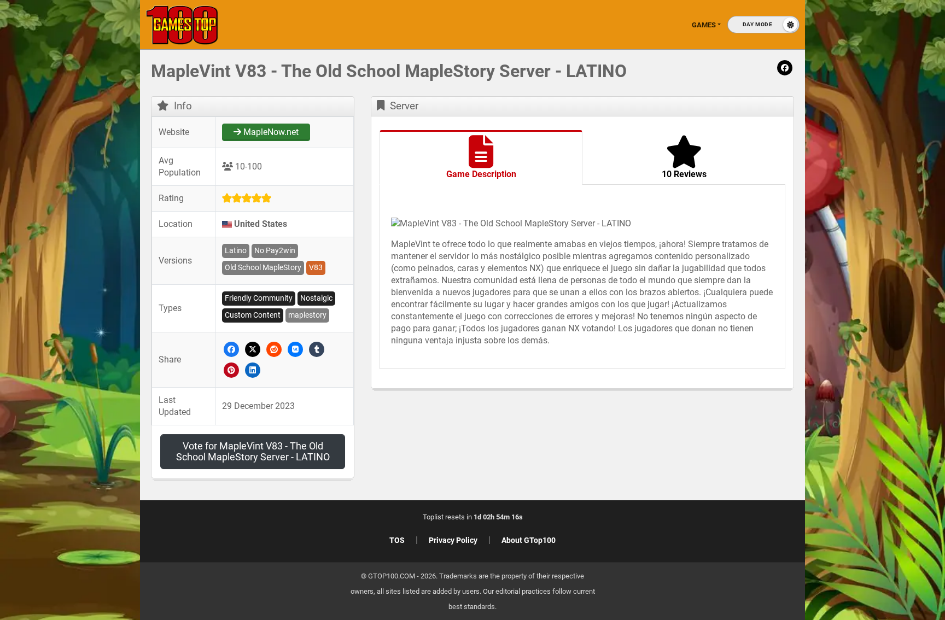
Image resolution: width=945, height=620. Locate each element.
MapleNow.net (270, 132)
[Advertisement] (770, 230)
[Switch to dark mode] (763, 24)
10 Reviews (684, 174)
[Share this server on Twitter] (252, 348)
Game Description (481, 174)
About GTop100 (528, 540)
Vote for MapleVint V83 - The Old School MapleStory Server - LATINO (253, 451)
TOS (397, 540)
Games (704, 25)
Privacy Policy (453, 540)
